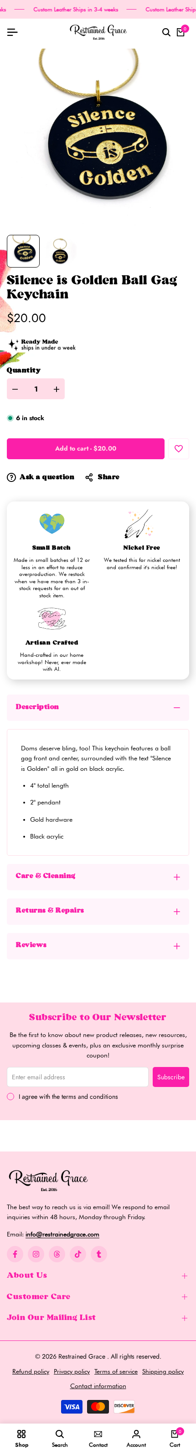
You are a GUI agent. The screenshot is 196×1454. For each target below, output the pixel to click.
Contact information (98, 1385)
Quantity (24, 371)
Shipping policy (163, 1371)
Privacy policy (72, 1371)
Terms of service (116, 1371)
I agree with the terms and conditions (68, 1096)
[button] (178, 448)
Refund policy (30, 1371)
